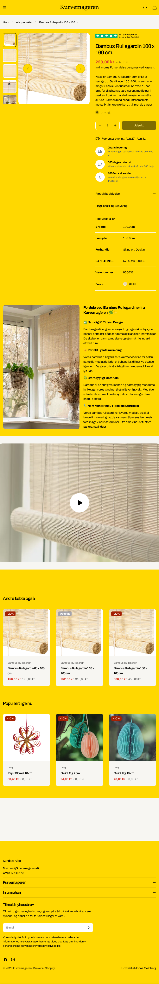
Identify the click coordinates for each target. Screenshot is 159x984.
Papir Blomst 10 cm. (20, 773)
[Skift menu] (4, 8)
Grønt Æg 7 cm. (70, 773)
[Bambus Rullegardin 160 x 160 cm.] (132, 632)
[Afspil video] (79, 502)
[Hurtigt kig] (44, 617)
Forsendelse (118, 67)
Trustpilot (113, 181)
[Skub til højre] (80, 68)
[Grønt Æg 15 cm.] (132, 737)
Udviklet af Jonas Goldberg (138, 968)
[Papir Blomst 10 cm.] (26, 737)
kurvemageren (22, 968)
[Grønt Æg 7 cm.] (79, 737)
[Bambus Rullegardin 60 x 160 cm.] (26, 632)
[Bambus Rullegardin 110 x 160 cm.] (79, 632)
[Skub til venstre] (27, 68)
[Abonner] (89, 927)
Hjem (6, 22)
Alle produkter (24, 22)
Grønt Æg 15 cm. (124, 773)
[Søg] (145, 8)
